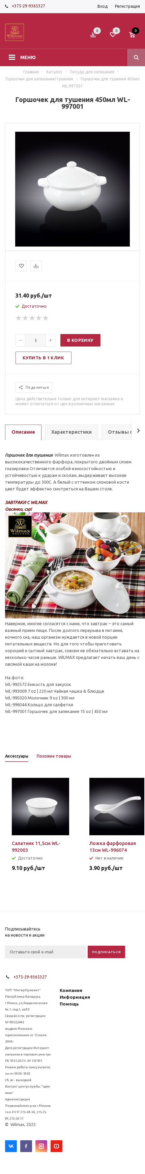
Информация (75, 997)
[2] (25, 318)
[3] (32, 318)
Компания (71, 990)
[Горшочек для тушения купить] (72, 245)
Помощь (69, 1003)
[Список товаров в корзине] (135, 37)
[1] (19, 318)
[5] (45, 318)
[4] (39, 318)
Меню (28, 57)
